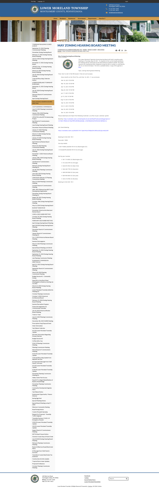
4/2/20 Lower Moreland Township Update (42, 331)
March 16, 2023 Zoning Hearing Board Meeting (41, 71)
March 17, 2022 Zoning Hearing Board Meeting (41, 134)
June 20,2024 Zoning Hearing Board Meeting (42, 439)
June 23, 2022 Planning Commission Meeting (42, 109)
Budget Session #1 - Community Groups (41, 277)
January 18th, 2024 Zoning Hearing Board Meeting (42, 158)
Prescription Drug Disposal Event (41, 323)
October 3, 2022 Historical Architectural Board (40, 297)
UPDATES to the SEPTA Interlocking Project (42, 117)
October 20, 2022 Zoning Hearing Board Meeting (42, 217)
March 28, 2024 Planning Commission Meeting (39, 273)
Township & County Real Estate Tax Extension (42, 455)
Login (126, 1)
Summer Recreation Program (40, 304)
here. (79, 67)
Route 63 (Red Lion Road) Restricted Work (42, 447)
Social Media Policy (90, 480)
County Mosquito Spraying (40, 412)
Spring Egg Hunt (37, 398)
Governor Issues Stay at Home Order (42, 436)
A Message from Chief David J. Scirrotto (41, 451)
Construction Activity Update (40, 459)
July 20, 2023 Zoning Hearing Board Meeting (42, 75)
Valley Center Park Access (39, 377)
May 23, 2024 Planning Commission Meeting (42, 182)
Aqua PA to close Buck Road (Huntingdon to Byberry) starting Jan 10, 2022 (42, 282)
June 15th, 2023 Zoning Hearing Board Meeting (41, 174)
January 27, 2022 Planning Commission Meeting (39, 130)
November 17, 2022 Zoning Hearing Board (42, 63)
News (85, 49)
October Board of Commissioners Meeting (42, 186)
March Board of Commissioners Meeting (41, 350)
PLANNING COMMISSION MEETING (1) (40, 261)
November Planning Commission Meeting (41, 384)
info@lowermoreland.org (116, 12)
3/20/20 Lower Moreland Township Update (42, 423)
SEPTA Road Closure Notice (40, 434)
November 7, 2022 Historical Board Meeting (42, 154)
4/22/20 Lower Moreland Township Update (42, 354)
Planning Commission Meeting (41, 347)
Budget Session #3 (37, 338)
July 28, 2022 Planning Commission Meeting (42, 170)
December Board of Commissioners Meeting (42, 230)
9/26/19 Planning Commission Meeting (40, 344)
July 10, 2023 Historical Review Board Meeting (41, 311)
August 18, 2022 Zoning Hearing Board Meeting (41, 198)
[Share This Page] (119, 50)
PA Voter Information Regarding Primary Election (41, 335)
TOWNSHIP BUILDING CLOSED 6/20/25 (42, 45)
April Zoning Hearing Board (40, 98)
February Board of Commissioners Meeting (42, 95)
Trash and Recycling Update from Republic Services (41, 358)
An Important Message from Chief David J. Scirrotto (42, 362)
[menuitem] (55, 18)
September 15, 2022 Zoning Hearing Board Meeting (42, 250)
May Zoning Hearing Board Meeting (42, 102)
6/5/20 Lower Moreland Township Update (42, 366)
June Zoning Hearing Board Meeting (42, 125)
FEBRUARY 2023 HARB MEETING (42, 220)
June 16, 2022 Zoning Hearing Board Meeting (42, 59)
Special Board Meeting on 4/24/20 (42, 247)
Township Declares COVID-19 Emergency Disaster (41, 419)
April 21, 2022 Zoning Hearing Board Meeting (42, 265)
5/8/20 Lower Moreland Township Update (42, 427)
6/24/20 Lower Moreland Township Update (42, 370)
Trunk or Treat (36, 314)
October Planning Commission (41, 294)
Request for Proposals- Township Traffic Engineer (41, 415)
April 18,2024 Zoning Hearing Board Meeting (42, 226)
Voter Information (37, 326)
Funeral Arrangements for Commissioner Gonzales (39, 307)
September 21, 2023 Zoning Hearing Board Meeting (42, 254)
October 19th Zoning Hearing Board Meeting (42, 202)
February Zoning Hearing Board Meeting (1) (41, 166)
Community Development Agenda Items (42, 388)
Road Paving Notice (38, 409)
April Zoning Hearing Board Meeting (42, 223)
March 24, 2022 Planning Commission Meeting (39, 146)
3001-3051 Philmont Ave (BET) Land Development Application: (42, 190)
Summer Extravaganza (38, 241)
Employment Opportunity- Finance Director (42, 395)
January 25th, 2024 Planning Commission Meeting (40, 113)
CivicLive (90, 486)
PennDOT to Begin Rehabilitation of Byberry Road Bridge (42, 380)
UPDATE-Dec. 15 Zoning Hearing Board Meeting (42, 67)
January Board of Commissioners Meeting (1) (41, 234)
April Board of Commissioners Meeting (40, 121)
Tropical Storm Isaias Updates (40, 461)
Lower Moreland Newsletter (92, 481)
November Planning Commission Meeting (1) (41, 374)
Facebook (87, 476)
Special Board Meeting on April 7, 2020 (41, 403)
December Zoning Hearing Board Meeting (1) (41, 194)
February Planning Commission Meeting (41, 443)
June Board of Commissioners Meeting (40, 162)
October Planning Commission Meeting (41, 466)
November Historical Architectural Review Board (42, 211)
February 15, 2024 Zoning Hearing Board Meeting (42, 301)
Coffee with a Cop (37, 341)
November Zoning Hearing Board (41, 52)
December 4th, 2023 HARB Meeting (42, 321)
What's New (92, 49)
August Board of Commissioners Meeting (41, 431)
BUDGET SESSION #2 (38, 208)
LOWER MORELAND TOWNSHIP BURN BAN (42, 83)
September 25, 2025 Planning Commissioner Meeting (40, 49)
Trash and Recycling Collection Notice (41, 79)
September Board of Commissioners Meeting (42, 269)
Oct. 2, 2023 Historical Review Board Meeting (42, 238)
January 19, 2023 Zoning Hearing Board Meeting (41, 138)
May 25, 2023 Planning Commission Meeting (42, 244)
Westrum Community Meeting (41, 407)
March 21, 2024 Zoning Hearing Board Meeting (41, 286)
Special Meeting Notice (39, 400)
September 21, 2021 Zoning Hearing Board (42, 87)
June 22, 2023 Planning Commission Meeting (42, 317)
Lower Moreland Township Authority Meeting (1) (42, 290)
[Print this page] (116, 50)
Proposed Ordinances (38, 463)
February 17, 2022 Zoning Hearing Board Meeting (42, 55)
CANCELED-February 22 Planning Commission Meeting (42, 178)
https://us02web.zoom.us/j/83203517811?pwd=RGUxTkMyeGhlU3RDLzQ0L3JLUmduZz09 (83, 130)
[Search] (126, 479)
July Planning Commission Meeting (42, 258)
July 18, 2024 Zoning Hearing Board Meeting (42, 91)
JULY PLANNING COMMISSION (42, 106)
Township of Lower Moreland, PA (70, 49)
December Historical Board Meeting (42, 127)
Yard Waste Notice (37, 392)
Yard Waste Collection (38, 328)
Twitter (86, 478)
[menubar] (79, 18)
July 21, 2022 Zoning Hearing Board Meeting (42, 150)
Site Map (33, 1)
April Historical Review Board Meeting (40, 142)
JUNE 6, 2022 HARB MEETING (41, 214)
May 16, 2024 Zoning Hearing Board (42, 205)
